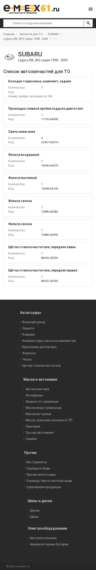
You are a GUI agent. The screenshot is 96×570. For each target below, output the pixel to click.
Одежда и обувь (38, 468)
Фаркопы (29, 353)
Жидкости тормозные (42, 401)
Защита (28, 328)
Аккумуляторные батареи (49, 544)
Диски (35, 510)
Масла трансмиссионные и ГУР (49, 420)
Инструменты (36, 462)
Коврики (28, 334)
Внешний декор (33, 322)
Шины (34, 517)
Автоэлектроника (43, 538)
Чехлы (27, 359)
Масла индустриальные (44, 408)
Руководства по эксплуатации (49, 481)
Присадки (33, 426)
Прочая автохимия (40, 432)
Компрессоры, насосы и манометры (49, 340)
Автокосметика (37, 389)
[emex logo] (33, 9)
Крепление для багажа (39, 347)
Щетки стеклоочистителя (41, 365)
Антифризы (34, 395)
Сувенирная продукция (43, 487)
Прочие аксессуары (41, 474)
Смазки (31, 439)
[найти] (88, 23)
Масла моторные (38, 414)
